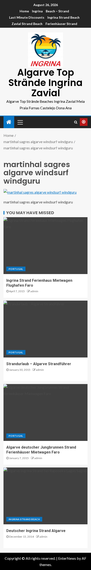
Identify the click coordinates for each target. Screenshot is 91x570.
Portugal (16, 269)
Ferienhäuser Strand (61, 24)
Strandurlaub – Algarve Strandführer (38, 364)
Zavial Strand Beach (27, 24)
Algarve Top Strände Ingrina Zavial (45, 83)
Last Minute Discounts (26, 17)
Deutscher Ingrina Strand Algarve (36, 531)
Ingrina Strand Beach (63, 17)
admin (34, 291)
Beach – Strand (57, 11)
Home (24, 11)
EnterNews (67, 558)
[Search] (76, 122)
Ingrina (37, 11)
